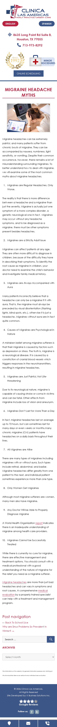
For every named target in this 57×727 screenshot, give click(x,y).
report (39, 523)
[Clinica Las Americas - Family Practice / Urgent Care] (28, 11)
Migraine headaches (14, 582)
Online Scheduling (28, 73)
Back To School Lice (15, 622)
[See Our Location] (9, 723)
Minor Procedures (47, 61)
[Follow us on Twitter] (37, 712)
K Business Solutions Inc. (38, 695)
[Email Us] (28, 723)
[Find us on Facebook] (32, 712)
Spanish (46, 23)
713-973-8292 (32, 45)
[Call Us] (47, 723)
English (10, 23)
